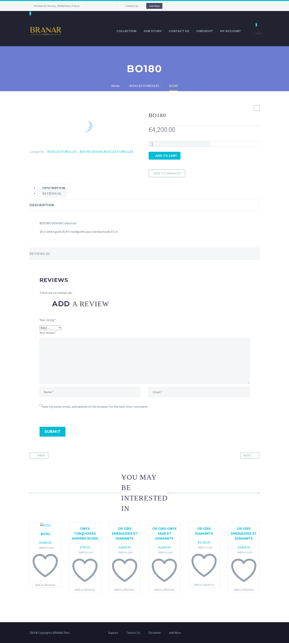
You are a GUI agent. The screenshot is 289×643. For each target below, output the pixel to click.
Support (113, 632)
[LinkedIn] (54, 145)
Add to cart (166, 155)
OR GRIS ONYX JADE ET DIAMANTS (164, 533)
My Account (230, 31)
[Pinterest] (43, 145)
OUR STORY (153, 31)
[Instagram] (101, 5)
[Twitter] (37, 145)
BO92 (45, 534)
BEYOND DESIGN (91, 152)
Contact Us (132, 6)
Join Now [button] (154, 6)
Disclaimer (154, 632)
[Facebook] (95, 5)
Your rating (48, 320)
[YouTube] (107, 5)
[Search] (248, 31)
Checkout (204, 31)
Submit (52, 431)
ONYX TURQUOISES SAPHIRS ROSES (85, 533)
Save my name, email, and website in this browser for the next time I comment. (95, 406)
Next (247, 455)
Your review (48, 333)
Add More (175, 632)
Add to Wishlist (167, 173)
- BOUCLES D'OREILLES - (61, 152)
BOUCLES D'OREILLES (118, 152)
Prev (41, 455)
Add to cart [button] (46, 547)
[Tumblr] (49, 145)
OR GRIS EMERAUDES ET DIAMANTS (125, 533)
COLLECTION (126, 31)
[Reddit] (60, 145)
